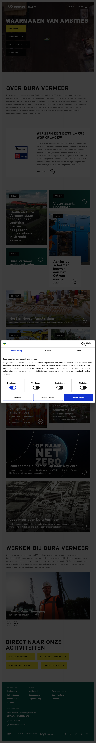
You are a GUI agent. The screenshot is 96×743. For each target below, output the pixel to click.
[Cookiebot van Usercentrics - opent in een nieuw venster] (83, 344)
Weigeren (17, 397)
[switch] (36, 388)
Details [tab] (48, 351)
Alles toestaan (78, 397)
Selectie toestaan (48, 397)
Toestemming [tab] (16, 351)
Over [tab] (79, 351)
